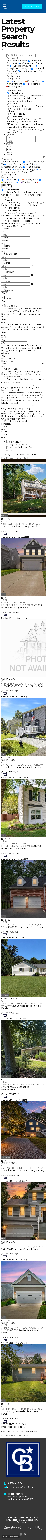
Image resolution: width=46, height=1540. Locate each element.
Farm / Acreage (35, 106)
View (8, 345)
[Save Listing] (6, 521)
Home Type (7, 361)
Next (21, 458)
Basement (11, 308)
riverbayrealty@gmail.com (20, 1487)
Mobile (27, 98)
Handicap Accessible (20, 350)
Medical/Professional (27, 129)
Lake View (34, 327)
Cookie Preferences (10, 1537)
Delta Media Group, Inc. (19, 1529)
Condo (14, 98)
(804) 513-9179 (14, 1483)
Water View (25, 348)
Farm (29, 101)
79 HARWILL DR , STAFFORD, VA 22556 (21, 524)
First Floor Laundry (26, 314)
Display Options (12, 376)
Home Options (11, 306)
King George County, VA (20, 164)
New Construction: (25, 329)
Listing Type (10, 174)
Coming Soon (32, 81)
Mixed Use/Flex (34, 223)
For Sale (10, 179)
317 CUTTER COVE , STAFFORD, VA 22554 (22, 1247)
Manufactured (21, 99)
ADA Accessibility (29, 1520)
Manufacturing (29, 122)
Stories (7, 298)
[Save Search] (44, 157)
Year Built (9, 272)
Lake (27, 324)
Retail (27, 221)
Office (40, 215)
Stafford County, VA (26, 169)
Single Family (17, 96)
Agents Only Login (14, 1517)
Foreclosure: (7, 424)
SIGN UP (28, 6)
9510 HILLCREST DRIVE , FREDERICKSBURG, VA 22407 (16, 603)
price (12, 134)
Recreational (29, 127)
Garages (8, 290)
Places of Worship (32, 218)
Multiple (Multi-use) (21, 109)
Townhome (36, 96)
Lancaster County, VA (23, 66)
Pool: (3, 337)
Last (26, 458)
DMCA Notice (13, 1520)
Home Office (12, 311)
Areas (8, 159)
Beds (6, 238)
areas (13, 58)
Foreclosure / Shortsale (16, 421)
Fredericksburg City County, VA (21, 170)
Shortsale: (6, 431)
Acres (7, 263)
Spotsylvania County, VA (22, 67)
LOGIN (37, 6)
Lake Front (18, 327)
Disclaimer (22, 1522)
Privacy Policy (33, 1517)
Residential (16, 106)
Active (14, 81)
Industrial (31, 205)
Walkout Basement (26, 345)
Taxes (7, 281)
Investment (23, 124)
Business (15, 119)
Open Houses (11, 369)
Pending (32, 84)
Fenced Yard (12, 324)
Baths (7, 246)
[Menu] (5, 6)
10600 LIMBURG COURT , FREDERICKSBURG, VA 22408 (16, 844)
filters (9, 154)
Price (7, 229)
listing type (15, 76)
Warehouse (31, 119)
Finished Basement (31, 308)
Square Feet (10, 254)
